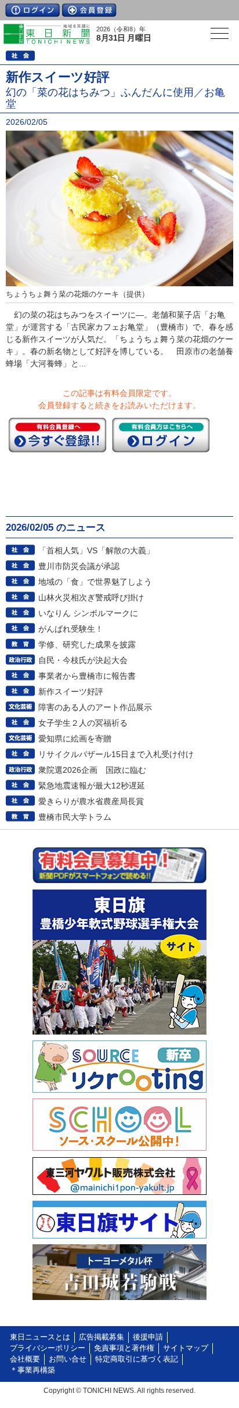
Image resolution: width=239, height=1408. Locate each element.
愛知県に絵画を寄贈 (74, 738)
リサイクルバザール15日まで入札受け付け (116, 754)
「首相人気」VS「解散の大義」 (96, 550)
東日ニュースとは (40, 1337)
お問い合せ (67, 1359)
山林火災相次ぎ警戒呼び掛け (91, 597)
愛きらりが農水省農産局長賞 (91, 801)
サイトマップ (185, 1348)
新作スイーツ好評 (70, 691)
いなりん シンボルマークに (88, 613)
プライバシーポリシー (47, 1348)
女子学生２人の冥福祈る (83, 723)
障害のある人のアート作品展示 (95, 707)
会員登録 (89, 10)
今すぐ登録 (57, 434)
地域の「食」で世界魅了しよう (95, 581)
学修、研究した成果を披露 (87, 644)
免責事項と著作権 (124, 1348)
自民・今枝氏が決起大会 (83, 660)
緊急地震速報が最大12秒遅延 (91, 785)
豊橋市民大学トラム (74, 817)
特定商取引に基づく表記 (136, 1359)
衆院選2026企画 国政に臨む (92, 770)
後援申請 (148, 1337)
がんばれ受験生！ (70, 628)
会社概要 (25, 1359)
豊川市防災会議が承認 (78, 566)
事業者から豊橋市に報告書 (87, 675)
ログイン (32, 10)
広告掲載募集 (101, 1337)
